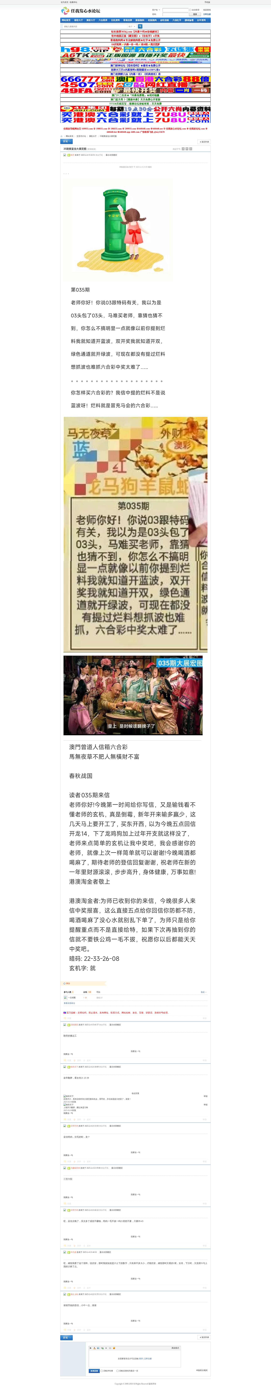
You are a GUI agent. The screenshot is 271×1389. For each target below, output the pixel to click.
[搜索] (140, 26)
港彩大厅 (78, 20)
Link (102, 1348)
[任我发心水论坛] (80, 16)
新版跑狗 (140, 20)
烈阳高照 (74, 1025)
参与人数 (68, 992)
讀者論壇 (189, 20)
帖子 (131, 26)
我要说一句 (135, 1051)
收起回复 (135, 1093)
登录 (141, 1359)
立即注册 (207, 14)
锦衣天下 (74, 1067)
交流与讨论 (81, 136)
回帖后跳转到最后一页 (128, 1371)
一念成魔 (72, 997)
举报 (205, 1018)
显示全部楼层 (111, 155)
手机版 (207, 2)
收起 (203, 992)
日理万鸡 (74, 1126)
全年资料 (201, 20)
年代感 (73, 1252)
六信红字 (177, 20)
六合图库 (103, 20)
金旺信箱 (164, 20)
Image (98, 1348)
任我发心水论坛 (61, 136)
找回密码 (207, 10)
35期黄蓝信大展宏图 (108, 136)
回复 (69, 1018)
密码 (154, 14)
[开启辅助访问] (203, 2)
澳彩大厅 (90, 20)
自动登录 (195, 10)
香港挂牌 (127, 20)
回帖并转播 (108, 1371)
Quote (106, 1348)
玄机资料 (115, 20)
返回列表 (205, 142)
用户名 (155, 10)
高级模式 (175, 1348)
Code (110, 1348)
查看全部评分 (69, 1003)
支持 (79, 1060)
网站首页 (66, 20)
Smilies (114, 1348)
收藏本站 (73, 2)
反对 (89, 1060)
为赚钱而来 (75, 1168)
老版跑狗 (152, 20)
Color (94, 1348)
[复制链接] (91, 149)
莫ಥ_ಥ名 (74, 1294)
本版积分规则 (201, 1370)
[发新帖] (66, 141)
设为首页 (64, 2)
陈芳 (72, 155)
